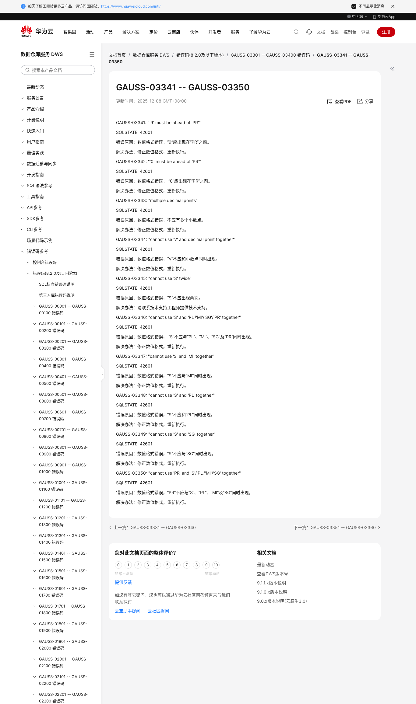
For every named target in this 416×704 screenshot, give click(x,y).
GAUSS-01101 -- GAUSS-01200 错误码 (62, 503)
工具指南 (35, 196)
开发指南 (35, 174)
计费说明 (35, 119)
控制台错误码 (45, 262)
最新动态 (35, 86)
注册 (386, 31)
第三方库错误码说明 (57, 295)
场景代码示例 (39, 240)
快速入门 (35, 130)
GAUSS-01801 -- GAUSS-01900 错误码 (63, 627)
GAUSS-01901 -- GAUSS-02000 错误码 (63, 644)
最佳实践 (35, 152)
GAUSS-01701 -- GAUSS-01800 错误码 (63, 609)
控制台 (350, 31)
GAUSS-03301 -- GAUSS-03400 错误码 (270, 55)
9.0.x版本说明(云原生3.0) (282, 601)
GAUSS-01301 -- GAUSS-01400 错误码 (63, 539)
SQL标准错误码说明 (56, 284)
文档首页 (117, 55)
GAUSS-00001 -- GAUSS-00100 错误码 (63, 309)
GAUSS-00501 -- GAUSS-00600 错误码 (63, 397)
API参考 (34, 207)
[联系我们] (309, 32)
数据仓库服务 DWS (151, 55)
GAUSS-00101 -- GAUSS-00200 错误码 (63, 327)
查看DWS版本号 (272, 573)
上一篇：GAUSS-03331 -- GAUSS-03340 (155, 527)
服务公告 (35, 97)
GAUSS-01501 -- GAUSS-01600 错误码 (63, 574)
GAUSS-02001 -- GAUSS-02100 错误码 (63, 662)
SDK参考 (35, 218)
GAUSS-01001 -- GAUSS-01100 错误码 (63, 486)
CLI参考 (34, 229)
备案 (334, 31)
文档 (321, 31)
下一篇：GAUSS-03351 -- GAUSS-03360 (335, 527)
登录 (365, 31)
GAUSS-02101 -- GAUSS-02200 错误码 (63, 680)
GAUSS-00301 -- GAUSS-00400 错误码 (63, 362)
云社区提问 (158, 610)
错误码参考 (37, 251)
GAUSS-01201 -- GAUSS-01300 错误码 (63, 521)
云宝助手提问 (127, 610)
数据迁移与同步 (42, 163)
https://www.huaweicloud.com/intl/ (130, 6)
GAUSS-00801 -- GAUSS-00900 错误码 (63, 450)
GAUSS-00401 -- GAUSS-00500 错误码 (63, 380)
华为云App (386, 16)
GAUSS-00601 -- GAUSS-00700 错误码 (63, 415)
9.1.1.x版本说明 (271, 582)
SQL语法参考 (39, 185)
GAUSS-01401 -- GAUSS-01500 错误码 (63, 556)
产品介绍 (35, 108)
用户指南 (35, 141)
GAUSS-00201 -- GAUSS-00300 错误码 (63, 344)
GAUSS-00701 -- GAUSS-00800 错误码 (63, 433)
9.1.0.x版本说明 (272, 591)
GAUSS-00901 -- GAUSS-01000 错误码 (63, 468)
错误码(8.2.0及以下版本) (55, 273)
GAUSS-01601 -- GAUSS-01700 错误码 (63, 592)
